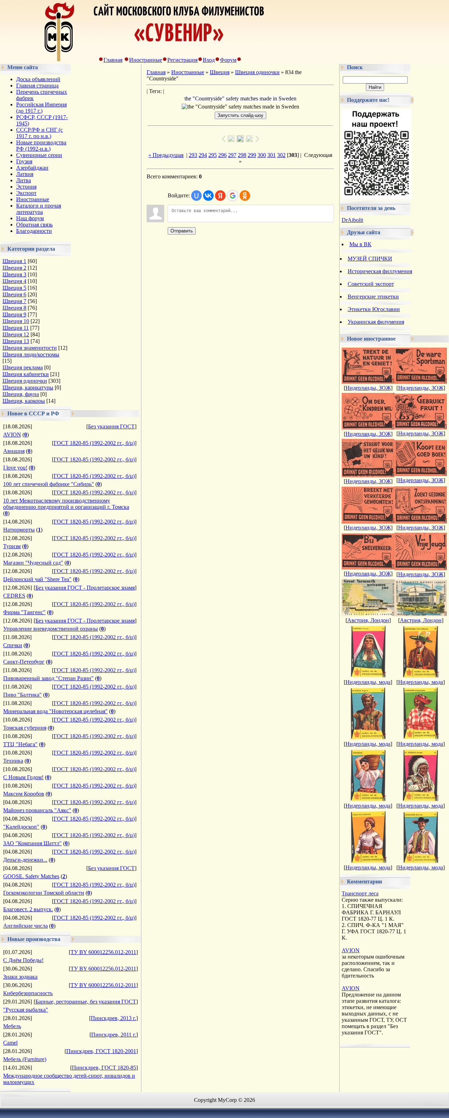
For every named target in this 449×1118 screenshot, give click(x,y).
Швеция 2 (14, 268)
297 (232, 155)
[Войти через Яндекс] (220, 195)
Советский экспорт (371, 284)
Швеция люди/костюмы (30, 354)
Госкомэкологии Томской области (43, 893)
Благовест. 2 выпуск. (28, 909)
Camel (10, 1043)
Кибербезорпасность (28, 993)
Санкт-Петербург (24, 662)
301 (271, 155)
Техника (13, 761)
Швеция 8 (14, 308)
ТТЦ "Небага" (20, 744)
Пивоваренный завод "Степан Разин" (48, 678)
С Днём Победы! (23, 960)
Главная (112, 60)
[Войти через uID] (196, 195)
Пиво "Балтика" (22, 695)
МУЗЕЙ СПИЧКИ (370, 259)
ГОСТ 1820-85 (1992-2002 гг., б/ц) (94, 443)
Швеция (219, 72)
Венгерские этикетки (373, 297)
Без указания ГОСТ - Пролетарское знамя (85, 588)
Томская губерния (24, 728)
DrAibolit (352, 220)
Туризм (12, 546)
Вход (209, 60)
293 (193, 155)
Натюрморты (19, 530)
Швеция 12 (15, 334)
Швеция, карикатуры (27, 387)
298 (242, 155)
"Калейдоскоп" (21, 827)
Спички (12, 645)
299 (252, 155)
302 (281, 155)
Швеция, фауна (20, 394)
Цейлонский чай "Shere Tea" (37, 579)
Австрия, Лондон (368, 620)
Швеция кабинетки (25, 374)
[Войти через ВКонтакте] (208, 195)
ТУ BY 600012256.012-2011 (103, 952)
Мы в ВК (360, 244)
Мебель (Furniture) (24, 1059)
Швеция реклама (22, 367)
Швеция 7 (14, 301)
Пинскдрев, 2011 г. (113, 1035)
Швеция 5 (14, 288)
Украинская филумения (376, 322)
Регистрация (182, 60)
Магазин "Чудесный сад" (33, 563)
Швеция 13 (15, 341)
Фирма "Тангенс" (24, 612)
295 (212, 155)
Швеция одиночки (24, 381)
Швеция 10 (15, 321)
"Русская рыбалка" (25, 1010)
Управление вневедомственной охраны (50, 629)
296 (222, 155)
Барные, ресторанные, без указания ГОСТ (85, 1002)
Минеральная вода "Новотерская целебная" (55, 711)
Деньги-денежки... (25, 860)
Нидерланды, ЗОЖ (368, 388)
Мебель (12, 1026)
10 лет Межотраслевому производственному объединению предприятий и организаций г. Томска (66, 504)
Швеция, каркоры (23, 401)
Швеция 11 (15, 328)
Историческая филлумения (380, 271)
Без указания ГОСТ (111, 426)
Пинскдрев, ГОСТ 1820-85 (104, 1068)
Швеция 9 (14, 314)
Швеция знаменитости (29, 348)
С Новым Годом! (23, 777)
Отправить (181, 231)
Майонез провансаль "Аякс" (37, 810)
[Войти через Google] (232, 195)
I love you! (15, 468)
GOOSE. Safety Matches (31, 876)
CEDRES (14, 596)
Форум (228, 60)
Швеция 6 (14, 294)
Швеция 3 (14, 274)
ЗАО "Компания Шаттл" (32, 843)
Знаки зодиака (20, 977)
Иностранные (145, 60)
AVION (12, 435)
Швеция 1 (14, 261)
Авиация (14, 451)
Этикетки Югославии (374, 309)
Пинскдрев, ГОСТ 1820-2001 (101, 1051)
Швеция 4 (14, 281)
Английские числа (25, 926)
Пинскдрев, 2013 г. (113, 1018)
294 (203, 155)
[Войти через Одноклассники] (245, 195)
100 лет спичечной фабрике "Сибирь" (48, 484)
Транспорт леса (360, 893)
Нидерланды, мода (368, 682)
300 (261, 155)
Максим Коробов (23, 794)
